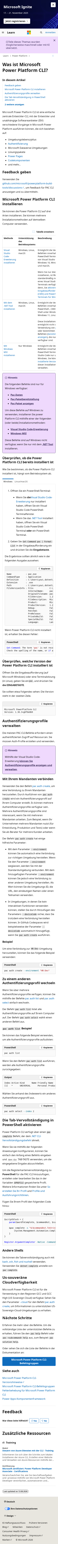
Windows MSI (18, 433)
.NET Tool (47, 444)
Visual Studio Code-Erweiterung (29, 429)
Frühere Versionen (38, 1522)
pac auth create (41, 786)
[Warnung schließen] (53, 4)
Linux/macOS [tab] (21, 481)
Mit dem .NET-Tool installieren (9, 305)
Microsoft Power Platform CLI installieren (25, 89)
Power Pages (15, 156)
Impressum (35, 1535)
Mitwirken (18, 1527)
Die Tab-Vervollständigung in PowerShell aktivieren (25, 98)
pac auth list (32, 998)
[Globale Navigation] (3, 32)
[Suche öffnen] (41, 32)
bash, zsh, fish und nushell (17, 1261)
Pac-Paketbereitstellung (25, 399)
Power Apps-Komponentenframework (24, 1398)
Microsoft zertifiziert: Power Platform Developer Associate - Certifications (27, 1470)
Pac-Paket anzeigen (22, 403)
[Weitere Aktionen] (53, 56)
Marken (6, 1539)
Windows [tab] (7, 481)
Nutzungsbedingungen (14, 1535)
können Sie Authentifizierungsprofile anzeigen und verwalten (28, 765)
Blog (4, 1527)
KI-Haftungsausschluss (13, 1522)
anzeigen (42, 337)
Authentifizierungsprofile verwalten (22, 93)
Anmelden (50, 32)
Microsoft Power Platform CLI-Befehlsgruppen (29, 1361)
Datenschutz (32, 1527)
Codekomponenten (19, 160)
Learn (6, 55)
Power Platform (19, 55)
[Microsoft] (29, 32)
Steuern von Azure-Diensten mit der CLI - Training (28, 1450)
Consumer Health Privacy (14, 1531)
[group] (29, 303)
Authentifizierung (18, 143)
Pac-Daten (17, 395)
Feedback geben (13, 85)
